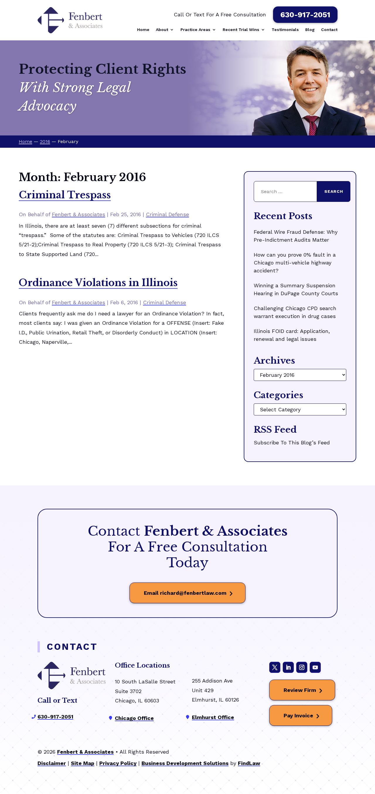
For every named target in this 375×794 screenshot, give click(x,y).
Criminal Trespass (65, 195)
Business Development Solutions (185, 763)
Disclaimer (52, 763)
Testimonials (285, 30)
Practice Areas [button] (195, 30)
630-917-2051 (305, 14)
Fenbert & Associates (78, 214)
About (162, 30)
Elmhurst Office (213, 717)
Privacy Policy (118, 763)
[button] (369, 751)
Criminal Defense (167, 214)
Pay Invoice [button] (298, 715)
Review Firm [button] (300, 690)
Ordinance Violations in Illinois (98, 283)
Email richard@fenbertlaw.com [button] (185, 593)
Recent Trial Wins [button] (241, 30)
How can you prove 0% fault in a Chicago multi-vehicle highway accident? (295, 263)
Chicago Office (134, 718)
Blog (310, 30)
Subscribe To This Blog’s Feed (292, 442)
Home (143, 30)
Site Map (82, 763)
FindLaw (249, 763)
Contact (329, 30)
